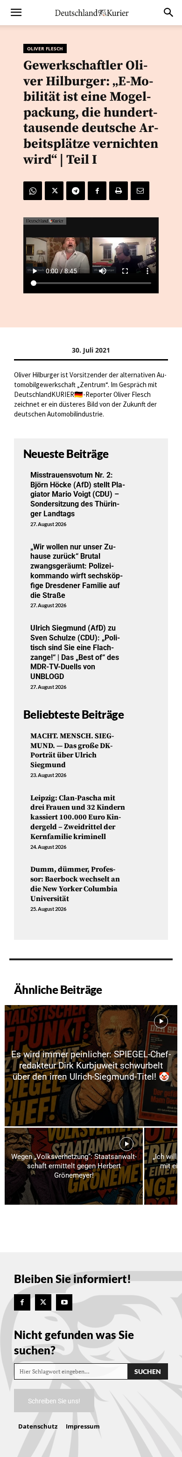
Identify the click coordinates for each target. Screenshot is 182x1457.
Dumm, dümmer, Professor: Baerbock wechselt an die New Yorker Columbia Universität (75, 884)
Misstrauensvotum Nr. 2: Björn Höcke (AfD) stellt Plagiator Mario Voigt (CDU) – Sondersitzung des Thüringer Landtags (77, 494)
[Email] (140, 190)
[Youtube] (64, 1302)
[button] (16, 12)
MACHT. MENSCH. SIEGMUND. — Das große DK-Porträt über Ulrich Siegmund (72, 750)
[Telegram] (75, 190)
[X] (54, 190)
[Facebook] (97, 190)
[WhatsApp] (32, 190)
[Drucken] (118, 190)
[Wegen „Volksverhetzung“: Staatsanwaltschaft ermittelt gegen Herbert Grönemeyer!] (74, 1166)
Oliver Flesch (45, 48)
